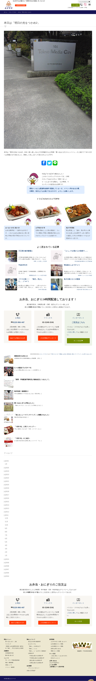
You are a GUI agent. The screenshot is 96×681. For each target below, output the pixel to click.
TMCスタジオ (54, 354)
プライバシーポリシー (33, 668)
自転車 (79, 275)
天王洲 (45, 261)
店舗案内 (6, 651)
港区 (45, 289)
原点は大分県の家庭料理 (34, 641)
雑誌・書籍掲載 (9, 662)
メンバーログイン (83, 1)
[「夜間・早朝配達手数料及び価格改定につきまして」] (8, 383)
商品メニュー (7, 639)
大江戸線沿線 (88, 261)
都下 (82, 289)
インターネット (78, 318)
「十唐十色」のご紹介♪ (22, 438)
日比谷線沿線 (78, 261)
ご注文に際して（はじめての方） (59, 655)
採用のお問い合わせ (56, 648)
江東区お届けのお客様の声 (36, 662)
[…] (40, 358)
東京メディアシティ (77, 354)
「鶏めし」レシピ (32, 648)
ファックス (48, 318)
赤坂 (43, 289)
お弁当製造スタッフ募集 (57, 646)
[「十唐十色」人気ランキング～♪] (8, 430)
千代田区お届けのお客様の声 (37, 658)
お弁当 (64, 354)
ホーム (5, 12)
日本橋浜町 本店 (9, 653)
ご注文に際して (72, 332)
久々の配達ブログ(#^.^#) (22, 368)
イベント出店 (39, 275)
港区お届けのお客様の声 (36, 660)
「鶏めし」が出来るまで (34, 646)
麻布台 (83, 261)
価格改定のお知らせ (21, 356)
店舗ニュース (8, 665)
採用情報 (51, 639)
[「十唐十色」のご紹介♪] (8, 442)
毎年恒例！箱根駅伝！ (21, 391)
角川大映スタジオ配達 (72, 279)
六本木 (40, 289)
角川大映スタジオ (87, 289)
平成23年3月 (22, 265)
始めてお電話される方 (17, 338)
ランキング (8, 644)
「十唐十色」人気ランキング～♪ (25, 426)
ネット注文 (75, 5)
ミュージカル (85, 275)
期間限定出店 (32, 275)
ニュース (6, 658)
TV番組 (60, 354)
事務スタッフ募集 (55, 651)
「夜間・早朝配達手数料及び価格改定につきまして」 (32, 379)
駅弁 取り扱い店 (9, 655)
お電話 (17, 318)
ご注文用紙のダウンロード (48, 622)
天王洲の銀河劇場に (25, 251)
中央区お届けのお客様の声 (36, 655)
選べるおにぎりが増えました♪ (24, 403)
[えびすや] (8, 5)
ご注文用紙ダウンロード (48, 338)
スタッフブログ (12, 12)
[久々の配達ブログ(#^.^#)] (8, 371)
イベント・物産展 (9, 667)
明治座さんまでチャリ (72, 265)
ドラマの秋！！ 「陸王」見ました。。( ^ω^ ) (30, 280)
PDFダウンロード (55, 658)
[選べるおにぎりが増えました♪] (8, 406)
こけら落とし (39, 261)
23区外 (78, 289)
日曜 (35, 261)
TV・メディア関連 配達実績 (12, 660)
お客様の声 (31, 653)
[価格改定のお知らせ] (8, 359)
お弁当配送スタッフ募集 (57, 644)
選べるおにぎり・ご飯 (11, 641)
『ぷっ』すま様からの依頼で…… (76, 251)
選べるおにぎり (88, 354)
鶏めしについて (31, 639)
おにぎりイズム (32, 644)
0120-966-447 (18, 322)
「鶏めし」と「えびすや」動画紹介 (37, 651)
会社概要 (29, 666)
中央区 (45, 275)
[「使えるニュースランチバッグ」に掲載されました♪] (8, 418)
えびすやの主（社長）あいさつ (59, 641)
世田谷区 (69, 354)
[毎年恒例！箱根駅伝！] (8, 395)
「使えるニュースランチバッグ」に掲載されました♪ (32, 415)
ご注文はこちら (78, 322)
